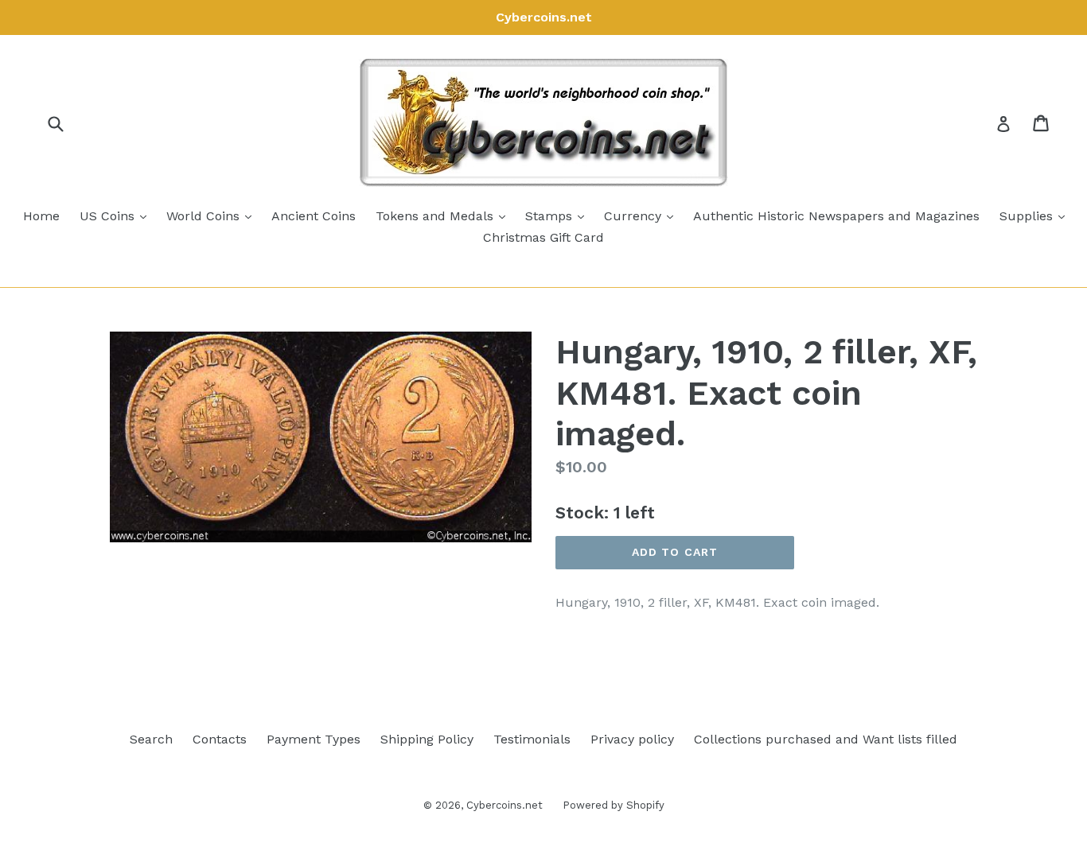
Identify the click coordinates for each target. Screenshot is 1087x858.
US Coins (117, 215)
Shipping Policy (426, 739)
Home (41, 215)
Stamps (558, 215)
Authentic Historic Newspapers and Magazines (836, 215)
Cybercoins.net (504, 805)
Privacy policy (632, 739)
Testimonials (532, 739)
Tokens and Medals (444, 215)
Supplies (1036, 215)
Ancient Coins (313, 215)
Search (151, 739)
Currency (642, 215)
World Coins (212, 215)
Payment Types (313, 739)
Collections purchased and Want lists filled (825, 739)
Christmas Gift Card (543, 237)
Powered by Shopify (613, 805)
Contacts (220, 739)
